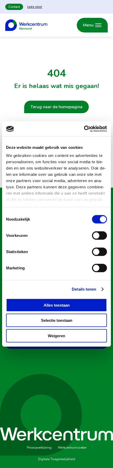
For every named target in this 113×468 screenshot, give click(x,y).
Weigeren (56, 335)
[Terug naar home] (26, 25)
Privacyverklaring (39, 447)
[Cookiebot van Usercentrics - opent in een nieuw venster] (84, 129)
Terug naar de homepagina (56, 107)
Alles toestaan (57, 305)
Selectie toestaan (56, 320)
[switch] (99, 235)
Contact (14, 7)
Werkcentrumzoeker (72, 447)
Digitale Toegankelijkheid (56, 459)
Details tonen (84, 289)
